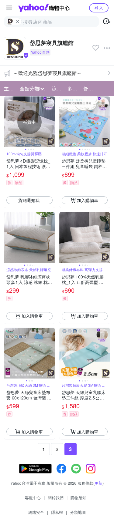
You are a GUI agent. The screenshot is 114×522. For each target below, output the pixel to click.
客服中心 (33, 497)
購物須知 (78, 497)
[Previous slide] (8, 122)
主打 (9, 88)
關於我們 (56, 497)
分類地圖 (78, 512)
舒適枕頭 (89, 88)
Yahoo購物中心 (44, 8)
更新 (98, 483)
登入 (98, 8)
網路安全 (36, 512)
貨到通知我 (29, 200)
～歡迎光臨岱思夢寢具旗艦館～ (47, 72)
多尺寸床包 (73, 88)
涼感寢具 (58, 88)
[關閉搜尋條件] (17, 21)
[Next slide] (51, 122)
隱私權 (57, 512)
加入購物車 (87, 200)
